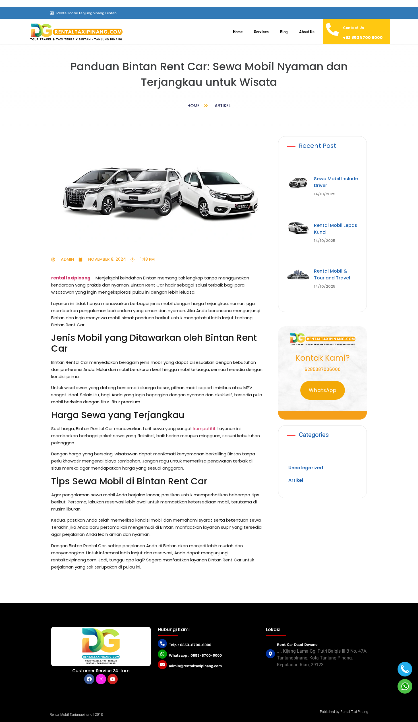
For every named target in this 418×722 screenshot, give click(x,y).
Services (261, 31)
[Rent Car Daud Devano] (270, 653)
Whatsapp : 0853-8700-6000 (195, 655)
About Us (306, 31)
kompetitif (204, 428)
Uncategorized (305, 427)
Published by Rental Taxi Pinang (344, 712)
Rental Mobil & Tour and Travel (332, 247)
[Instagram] (101, 679)
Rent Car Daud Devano (297, 644)
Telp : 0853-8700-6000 (190, 645)
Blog (284, 31)
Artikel (223, 106)
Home (238, 31)
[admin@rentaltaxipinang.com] (162, 664)
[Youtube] (112, 679)
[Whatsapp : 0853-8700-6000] (162, 654)
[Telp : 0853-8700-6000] (162, 643)
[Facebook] (89, 679)
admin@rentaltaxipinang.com (195, 666)
